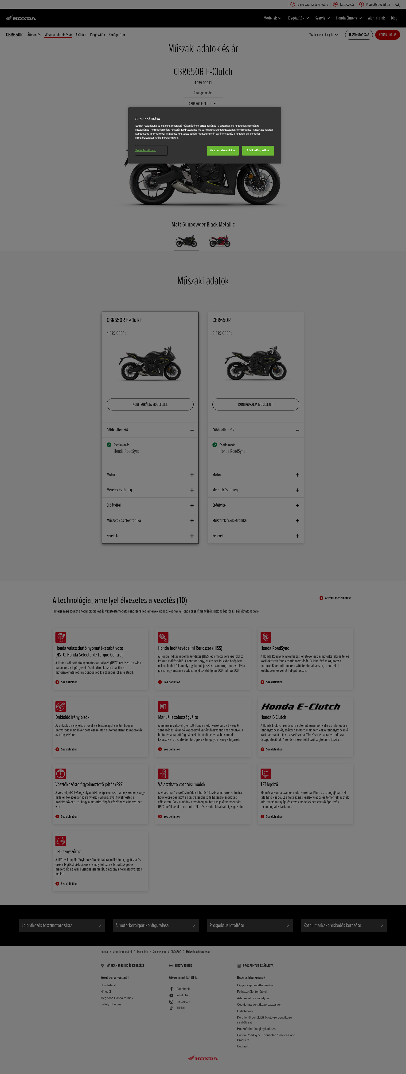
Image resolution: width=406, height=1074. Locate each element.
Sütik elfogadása (258, 150)
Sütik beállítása (145, 150)
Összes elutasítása (223, 150)
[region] (204, 135)
